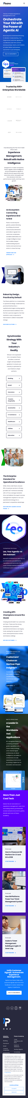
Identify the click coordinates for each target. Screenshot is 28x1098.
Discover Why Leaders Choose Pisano (12, 507)
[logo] (6, 1022)
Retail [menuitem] (4, 1046)
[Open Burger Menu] (24, 3)
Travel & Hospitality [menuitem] (6, 1049)
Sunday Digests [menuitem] (18, 1049)
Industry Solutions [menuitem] (6, 1037)
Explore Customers (9, 640)
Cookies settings (14, 1085)
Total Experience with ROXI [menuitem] (18, 1041)
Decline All (14, 1092)
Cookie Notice (7, 1072)
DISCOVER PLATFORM (9, 324)
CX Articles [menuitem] (17, 1052)
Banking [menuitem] (5, 1041)
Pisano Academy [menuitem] (19, 1036)
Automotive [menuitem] (6, 1053)
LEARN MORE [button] (9, 685)
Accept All (14, 1088)
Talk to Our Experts (11, 54)
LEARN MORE (6, 572)
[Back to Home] (7, 3)
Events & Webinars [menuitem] (16, 1045)
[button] (2, 1095)
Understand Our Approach (11, 253)
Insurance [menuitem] (6, 1043)
